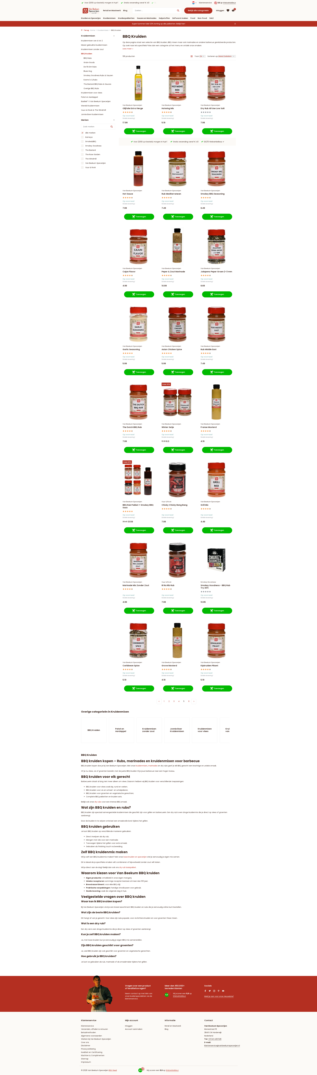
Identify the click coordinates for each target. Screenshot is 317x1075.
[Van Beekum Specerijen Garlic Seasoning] (138, 324)
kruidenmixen (141, 765)
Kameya (88, 137)
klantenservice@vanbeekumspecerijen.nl (222, 1045)
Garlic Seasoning (131, 349)
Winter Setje (168, 427)
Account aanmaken (133, 1029)
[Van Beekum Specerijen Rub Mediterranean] (177, 168)
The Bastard (90, 150)
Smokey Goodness (93, 145)
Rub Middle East (208, 349)
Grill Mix (204, 505)
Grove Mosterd (169, 665)
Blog (125, 10)
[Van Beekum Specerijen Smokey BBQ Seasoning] (216, 168)
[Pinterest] (219, 991)
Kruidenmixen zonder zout (92, 49)
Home (92, 30)
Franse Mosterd (209, 427)
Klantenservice (205, 2)
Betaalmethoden (88, 1032)
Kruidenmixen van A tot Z (92, 40)
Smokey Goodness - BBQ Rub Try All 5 (215, 586)
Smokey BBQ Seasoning (213, 194)
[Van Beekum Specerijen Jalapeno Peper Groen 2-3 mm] (216, 246)
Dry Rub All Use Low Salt (213, 108)
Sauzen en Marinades (146, 18)
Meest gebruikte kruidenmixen (94, 45)
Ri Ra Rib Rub (168, 585)
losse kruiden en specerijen (135, 857)
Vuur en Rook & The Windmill (93, 110)
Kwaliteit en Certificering (91, 1052)
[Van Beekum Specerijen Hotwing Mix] (177, 83)
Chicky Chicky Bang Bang (174, 505)
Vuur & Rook (90, 167)
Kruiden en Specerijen (91, 18)
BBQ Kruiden (86, 53)
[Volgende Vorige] (193, 701)
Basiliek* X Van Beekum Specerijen (96, 101)
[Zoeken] (178, 10)
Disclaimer (85, 1045)
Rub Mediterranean (171, 194)
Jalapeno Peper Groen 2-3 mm (216, 271)
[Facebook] (205, 991)
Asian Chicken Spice (172, 349)
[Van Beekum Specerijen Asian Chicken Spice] (177, 324)
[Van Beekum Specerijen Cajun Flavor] (138, 246)
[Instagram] (214, 991)
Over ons (85, 1042)
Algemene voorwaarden (91, 1036)
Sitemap (84, 1059)
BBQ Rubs (88, 58)
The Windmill (90, 158)
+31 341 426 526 (214, 1039)
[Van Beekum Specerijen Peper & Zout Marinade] (177, 246)
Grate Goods (89, 62)
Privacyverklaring (88, 1049)
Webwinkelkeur (229, 2)
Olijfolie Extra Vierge (133, 108)
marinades (153, 765)
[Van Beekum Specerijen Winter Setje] (177, 402)
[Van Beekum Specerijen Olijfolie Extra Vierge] (138, 83)
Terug (86, 30)
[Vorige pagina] (159, 701)
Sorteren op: (213, 56)
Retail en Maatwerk (112, 10)
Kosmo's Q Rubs (90, 79)
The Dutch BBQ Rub (132, 427)
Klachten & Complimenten (92, 1055)
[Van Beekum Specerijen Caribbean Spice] (138, 640)
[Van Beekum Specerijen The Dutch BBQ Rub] (138, 402)
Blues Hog (88, 71)
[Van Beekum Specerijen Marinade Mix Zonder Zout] (138, 560)
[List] (191, 56)
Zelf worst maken (180, 18)
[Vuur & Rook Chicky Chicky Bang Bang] (177, 479)
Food (192, 18)
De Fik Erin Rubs (90, 66)
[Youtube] (223, 991)
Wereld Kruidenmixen (90, 105)
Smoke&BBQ (90, 141)
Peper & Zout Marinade (173, 271)
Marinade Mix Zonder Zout (136, 585)
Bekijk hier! (180, 24)
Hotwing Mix (168, 108)
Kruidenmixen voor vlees (91, 92)
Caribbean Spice (131, 665)
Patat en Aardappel (89, 97)
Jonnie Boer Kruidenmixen (92, 114)
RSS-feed (113, 1070)
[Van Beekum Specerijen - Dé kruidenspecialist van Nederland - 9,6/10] (91, 10)
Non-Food (202, 18)
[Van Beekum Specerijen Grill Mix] (216, 479)
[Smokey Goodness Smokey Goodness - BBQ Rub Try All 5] (216, 560)
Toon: (197, 56)
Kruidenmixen (109, 18)
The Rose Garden (92, 154)
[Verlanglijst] (228, 10)
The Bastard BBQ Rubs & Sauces (97, 84)
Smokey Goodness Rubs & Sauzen (98, 75)
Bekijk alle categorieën (198, 10)
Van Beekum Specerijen (95, 163)
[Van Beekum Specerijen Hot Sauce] (138, 168)
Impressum (86, 1062)
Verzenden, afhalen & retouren (94, 1029)
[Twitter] (210, 991)
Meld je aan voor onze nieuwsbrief (219, 996)
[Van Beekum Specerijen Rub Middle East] (216, 324)
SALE (211, 18)
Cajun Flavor (129, 271)
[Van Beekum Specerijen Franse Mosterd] (216, 402)
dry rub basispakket (127, 867)
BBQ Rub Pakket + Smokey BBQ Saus (138, 506)
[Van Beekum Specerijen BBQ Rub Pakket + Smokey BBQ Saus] (138, 479)
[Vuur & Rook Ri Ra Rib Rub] (177, 560)
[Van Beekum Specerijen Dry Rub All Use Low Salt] (216, 83)
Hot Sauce (128, 194)
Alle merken (90, 132)
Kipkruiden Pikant (209, 665)
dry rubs (97, 802)
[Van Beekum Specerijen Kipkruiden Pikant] (216, 640)
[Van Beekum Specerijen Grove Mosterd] (177, 640)
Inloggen (128, 1026)
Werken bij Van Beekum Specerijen (96, 1039)
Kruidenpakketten (126, 18)
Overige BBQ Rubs (91, 88)
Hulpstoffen (164, 18)
